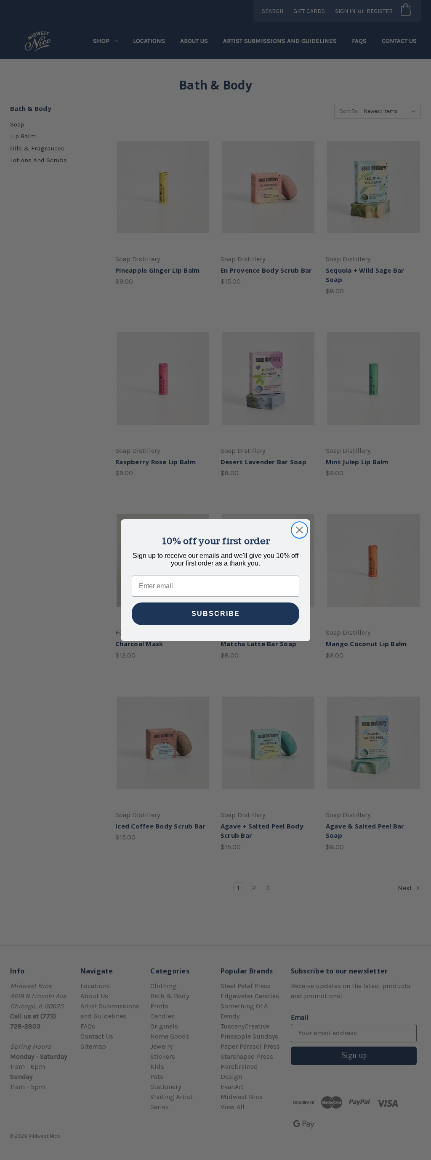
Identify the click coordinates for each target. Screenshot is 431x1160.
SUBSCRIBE (216, 613)
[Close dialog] (299, 530)
